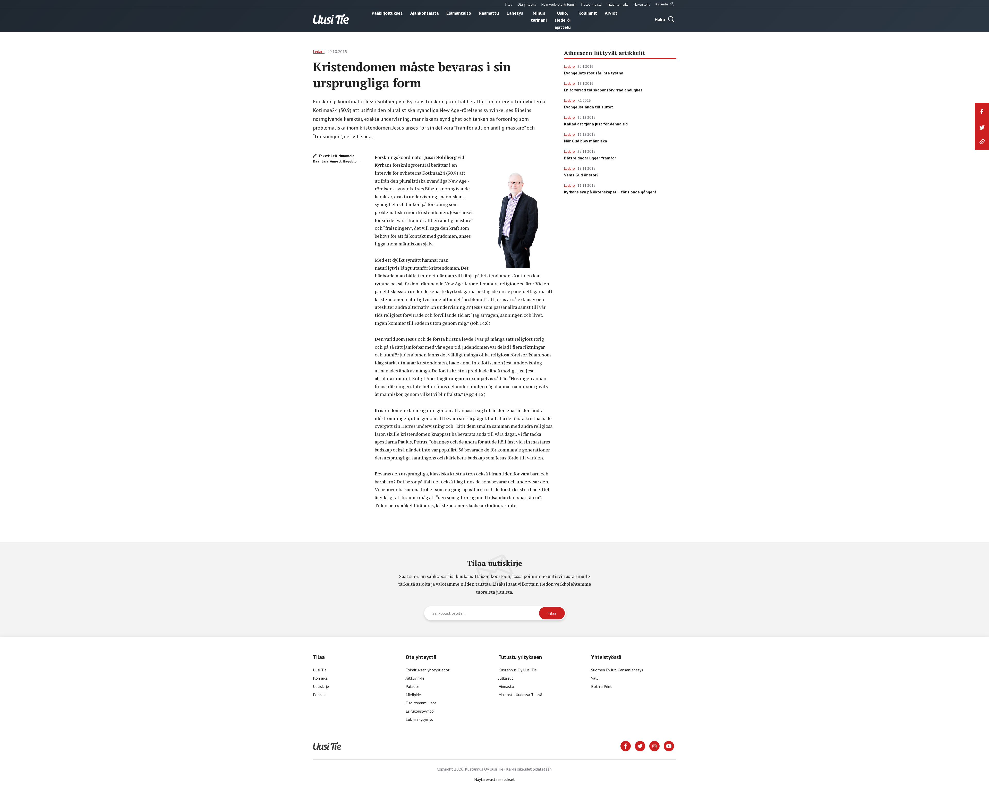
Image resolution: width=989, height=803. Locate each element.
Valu (595, 678)
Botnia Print (601, 686)
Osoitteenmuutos (421, 702)
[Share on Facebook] (982, 111)
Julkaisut (505, 678)
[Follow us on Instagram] (654, 745)
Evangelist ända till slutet (588, 106)
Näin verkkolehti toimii (558, 4)
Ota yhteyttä (526, 4)
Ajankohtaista (424, 13)
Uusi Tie (320, 669)
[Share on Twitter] (982, 127)
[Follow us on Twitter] (640, 745)
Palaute (412, 686)
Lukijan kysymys (419, 719)
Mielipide (413, 694)
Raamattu (489, 13)
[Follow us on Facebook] (625, 745)
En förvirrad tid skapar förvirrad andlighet (603, 89)
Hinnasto (506, 686)
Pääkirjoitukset (387, 13)
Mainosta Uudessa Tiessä (520, 694)
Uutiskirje (321, 686)
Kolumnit (587, 13)
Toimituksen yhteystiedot (428, 669)
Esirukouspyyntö (420, 711)
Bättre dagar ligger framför (590, 157)
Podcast (320, 694)
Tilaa (508, 4)
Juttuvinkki (415, 678)
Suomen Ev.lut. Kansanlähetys (617, 669)
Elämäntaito (458, 13)
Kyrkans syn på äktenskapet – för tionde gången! (610, 191)
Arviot (611, 13)
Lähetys (515, 13)
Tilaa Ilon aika (617, 4)
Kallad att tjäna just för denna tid (596, 123)
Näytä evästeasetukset (494, 779)
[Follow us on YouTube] (669, 745)
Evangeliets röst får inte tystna (593, 72)
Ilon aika (320, 678)
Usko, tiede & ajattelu (563, 20)
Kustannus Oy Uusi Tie (517, 669)
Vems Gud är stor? (581, 174)
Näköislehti (642, 4)
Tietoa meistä (591, 4)
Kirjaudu (662, 4)
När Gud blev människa (585, 140)
